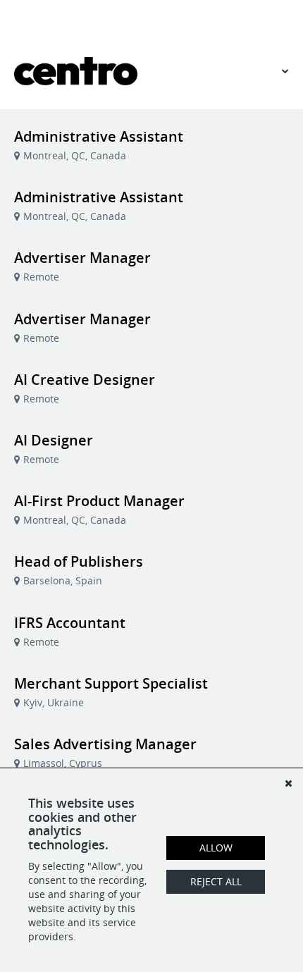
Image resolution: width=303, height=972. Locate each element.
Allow (216, 847)
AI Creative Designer (84, 379)
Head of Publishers (78, 561)
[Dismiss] (288, 783)
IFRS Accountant (69, 622)
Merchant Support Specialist (111, 683)
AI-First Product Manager (99, 500)
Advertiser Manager (82, 257)
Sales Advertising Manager (105, 743)
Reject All (216, 881)
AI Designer (53, 440)
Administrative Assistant (98, 136)
